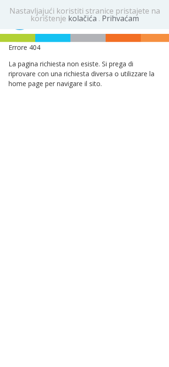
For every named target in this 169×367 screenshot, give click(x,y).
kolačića (83, 18)
